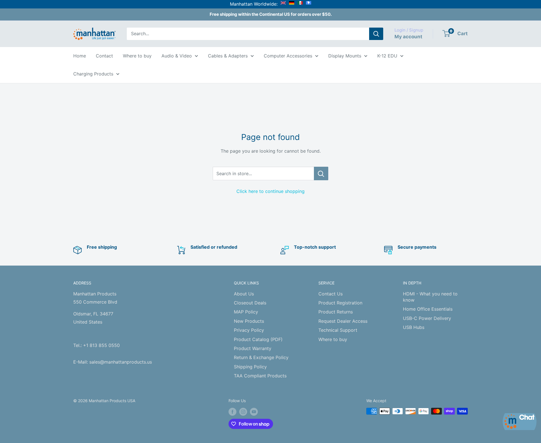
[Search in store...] (321, 173)
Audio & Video (176, 56)
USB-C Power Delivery (427, 318)
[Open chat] (519, 421)
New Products (249, 321)
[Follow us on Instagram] (243, 412)
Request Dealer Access (342, 321)
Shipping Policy (250, 366)
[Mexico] (300, 4)
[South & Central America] (308, 4)
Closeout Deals (250, 303)
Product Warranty (252, 348)
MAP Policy (246, 312)
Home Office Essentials (428, 309)
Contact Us (330, 294)
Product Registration (340, 303)
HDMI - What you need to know (430, 297)
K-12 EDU (387, 56)
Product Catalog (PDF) (258, 339)
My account (408, 36)
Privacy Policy (249, 330)
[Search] (376, 34)
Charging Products (93, 74)
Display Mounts (344, 56)
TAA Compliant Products (260, 376)
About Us (244, 294)
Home (79, 56)
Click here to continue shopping (270, 191)
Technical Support (337, 330)
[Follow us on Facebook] (232, 412)
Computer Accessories (288, 56)
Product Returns (335, 312)
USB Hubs (413, 327)
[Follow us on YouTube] (254, 412)
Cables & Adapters (228, 56)
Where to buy (137, 56)
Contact (104, 56)
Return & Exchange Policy (261, 357)
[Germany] (291, 4)
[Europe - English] (283, 4)
